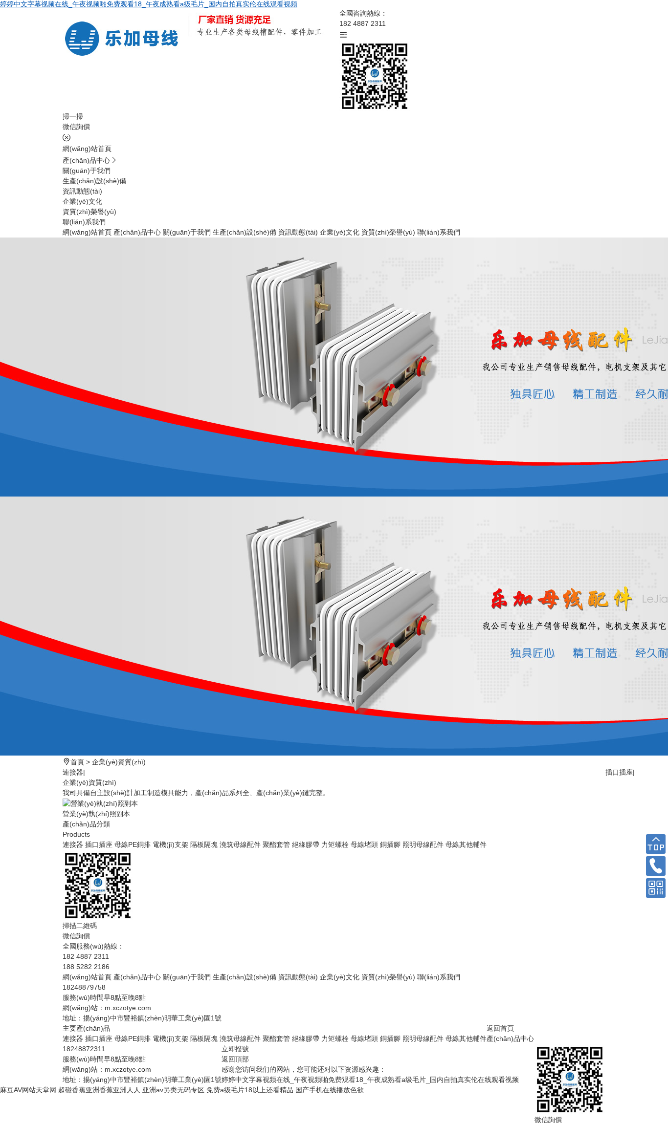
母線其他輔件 (466, 844)
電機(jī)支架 (170, 844)
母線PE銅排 (132, 844)
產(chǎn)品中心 (86, 160)
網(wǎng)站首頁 (87, 148)
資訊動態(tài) (82, 191)
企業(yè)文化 (82, 201)
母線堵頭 (364, 844)
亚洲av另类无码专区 (173, 1090)
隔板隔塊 (204, 844)
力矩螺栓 (335, 844)
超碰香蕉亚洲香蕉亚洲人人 (99, 1090)
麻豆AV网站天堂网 (28, 1090)
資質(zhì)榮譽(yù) (89, 212)
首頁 (77, 762)
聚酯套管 (276, 844)
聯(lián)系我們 (84, 222)
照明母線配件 (423, 844)
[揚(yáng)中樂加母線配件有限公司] (125, 38)
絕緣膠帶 (305, 844)
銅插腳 (390, 844)
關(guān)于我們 (87, 170)
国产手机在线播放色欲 (329, 1090)
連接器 (73, 772)
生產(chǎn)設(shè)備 (94, 181)
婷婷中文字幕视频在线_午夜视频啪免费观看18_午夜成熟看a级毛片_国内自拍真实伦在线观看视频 (148, 4)
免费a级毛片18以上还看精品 (249, 1090)
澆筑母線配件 (240, 844)
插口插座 (619, 772)
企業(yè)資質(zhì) (119, 762)
